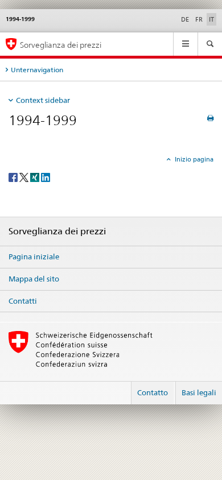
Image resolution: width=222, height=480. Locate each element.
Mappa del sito (34, 278)
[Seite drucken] (210, 118)
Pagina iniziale (34, 256)
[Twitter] (24, 176)
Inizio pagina (193, 159)
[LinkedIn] (45, 176)
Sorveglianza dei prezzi (60, 44)
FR (199, 19)
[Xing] (35, 176)
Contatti (23, 300)
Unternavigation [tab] (37, 69)
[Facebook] (14, 176)
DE (185, 19)
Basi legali (199, 392)
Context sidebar (43, 100)
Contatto (152, 392)
